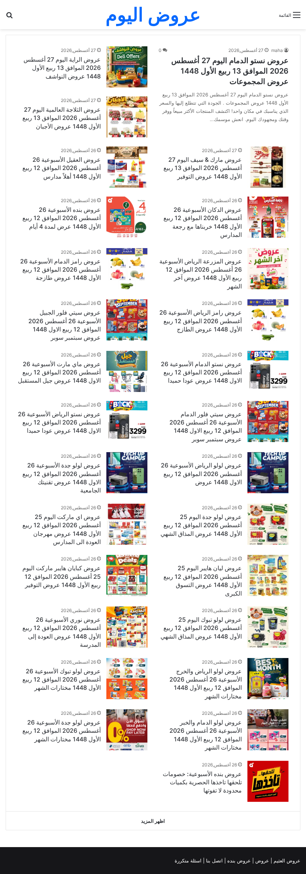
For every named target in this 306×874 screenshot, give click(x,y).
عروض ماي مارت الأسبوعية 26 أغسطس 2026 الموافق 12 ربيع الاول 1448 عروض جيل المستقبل (59, 372)
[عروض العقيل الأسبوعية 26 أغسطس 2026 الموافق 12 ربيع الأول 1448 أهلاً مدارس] (126, 167)
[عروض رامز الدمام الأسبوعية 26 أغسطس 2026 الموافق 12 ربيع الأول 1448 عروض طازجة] (126, 268)
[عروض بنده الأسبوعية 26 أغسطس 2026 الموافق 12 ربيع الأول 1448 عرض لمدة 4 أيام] (126, 217)
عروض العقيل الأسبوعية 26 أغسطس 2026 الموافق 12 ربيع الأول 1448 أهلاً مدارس (61, 168)
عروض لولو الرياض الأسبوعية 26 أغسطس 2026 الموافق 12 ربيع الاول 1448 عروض (201, 473)
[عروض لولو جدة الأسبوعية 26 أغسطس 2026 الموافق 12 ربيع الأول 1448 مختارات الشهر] (126, 729)
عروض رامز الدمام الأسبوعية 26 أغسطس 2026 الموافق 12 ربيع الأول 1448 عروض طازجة (60, 269)
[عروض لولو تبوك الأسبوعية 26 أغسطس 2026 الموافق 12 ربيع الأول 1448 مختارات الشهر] (126, 678)
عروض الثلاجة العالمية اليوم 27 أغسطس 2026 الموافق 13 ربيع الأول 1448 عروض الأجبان (61, 118)
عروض (262, 861)
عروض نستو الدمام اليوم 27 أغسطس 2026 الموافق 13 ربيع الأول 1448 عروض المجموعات (229, 71)
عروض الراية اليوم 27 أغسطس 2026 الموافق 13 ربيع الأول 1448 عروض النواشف (62, 68)
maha (277, 50)
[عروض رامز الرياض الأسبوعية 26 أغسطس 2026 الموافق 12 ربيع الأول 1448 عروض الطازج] (267, 319)
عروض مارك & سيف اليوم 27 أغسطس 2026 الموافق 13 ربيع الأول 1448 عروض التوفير (202, 168)
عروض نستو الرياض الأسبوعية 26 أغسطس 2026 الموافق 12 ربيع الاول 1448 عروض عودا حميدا (59, 422)
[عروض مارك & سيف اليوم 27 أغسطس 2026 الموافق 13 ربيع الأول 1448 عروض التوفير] (267, 167)
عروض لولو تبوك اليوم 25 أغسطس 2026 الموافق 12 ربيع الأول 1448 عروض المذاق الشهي (201, 628)
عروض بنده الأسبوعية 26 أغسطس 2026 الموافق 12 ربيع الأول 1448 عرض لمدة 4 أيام (61, 218)
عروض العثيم (286, 861)
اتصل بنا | (213, 861)
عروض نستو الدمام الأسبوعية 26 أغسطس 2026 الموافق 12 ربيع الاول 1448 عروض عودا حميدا (201, 372)
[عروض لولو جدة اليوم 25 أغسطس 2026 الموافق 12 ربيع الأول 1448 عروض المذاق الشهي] (267, 524)
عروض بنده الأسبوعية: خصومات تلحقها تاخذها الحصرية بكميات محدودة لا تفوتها (202, 782)
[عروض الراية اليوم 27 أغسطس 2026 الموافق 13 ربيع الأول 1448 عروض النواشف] (126, 66)
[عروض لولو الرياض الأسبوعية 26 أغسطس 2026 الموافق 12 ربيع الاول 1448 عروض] (267, 472)
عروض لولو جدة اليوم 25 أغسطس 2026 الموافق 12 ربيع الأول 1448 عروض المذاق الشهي (201, 525)
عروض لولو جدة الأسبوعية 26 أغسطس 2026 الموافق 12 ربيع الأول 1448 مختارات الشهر (61, 731)
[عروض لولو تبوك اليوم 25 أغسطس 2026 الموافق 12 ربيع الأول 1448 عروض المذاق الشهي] (267, 627)
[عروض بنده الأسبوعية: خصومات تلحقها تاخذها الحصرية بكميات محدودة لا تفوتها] (267, 781)
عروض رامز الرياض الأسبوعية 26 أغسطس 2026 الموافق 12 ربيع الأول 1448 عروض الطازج (200, 321)
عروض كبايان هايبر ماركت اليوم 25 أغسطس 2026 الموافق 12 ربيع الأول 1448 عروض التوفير (61, 576)
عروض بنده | (238, 861)
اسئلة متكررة (189, 861)
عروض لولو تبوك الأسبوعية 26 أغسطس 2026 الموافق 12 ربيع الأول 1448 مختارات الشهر (61, 679)
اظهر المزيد (153, 821)
